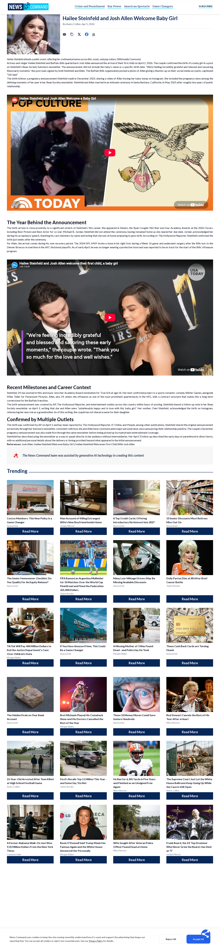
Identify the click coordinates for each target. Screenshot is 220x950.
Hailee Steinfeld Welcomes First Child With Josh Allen (105, 444)
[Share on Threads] (94, 34)
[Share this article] (205, 934)
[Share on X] (79, 34)
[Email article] (64, 34)
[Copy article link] (72, 34)
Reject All (171, 939)
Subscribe (206, 6)
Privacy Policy (96, 941)
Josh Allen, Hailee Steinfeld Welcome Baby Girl (48, 444)
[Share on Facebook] (86, 34)
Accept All (198, 939)
